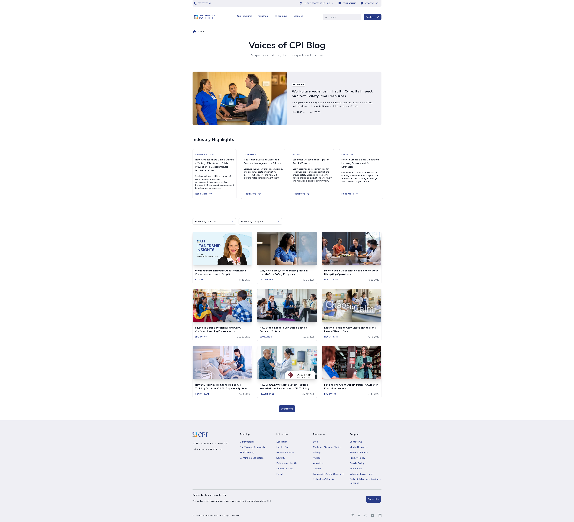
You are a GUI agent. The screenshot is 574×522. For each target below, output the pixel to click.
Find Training (280, 15)
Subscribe (373, 499)
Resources (297, 15)
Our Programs (244, 15)
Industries (262, 15)
